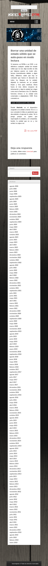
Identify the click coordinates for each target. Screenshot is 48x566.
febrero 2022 (14, 278)
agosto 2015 (14, 418)
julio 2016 (13, 400)
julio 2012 (13, 497)
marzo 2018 (14, 364)
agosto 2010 (14, 535)
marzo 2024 (14, 232)
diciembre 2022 (15, 255)
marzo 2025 (14, 206)
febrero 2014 (14, 463)
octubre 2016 (14, 392)
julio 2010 (13, 537)
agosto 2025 (14, 199)
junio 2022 (13, 270)
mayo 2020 (13, 324)
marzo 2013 (14, 481)
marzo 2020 (14, 326)
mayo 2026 (13, 194)
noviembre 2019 (15, 329)
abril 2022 (13, 275)
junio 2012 (13, 499)
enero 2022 (13, 280)
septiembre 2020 (15, 319)
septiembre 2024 (15, 222)
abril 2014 (13, 458)
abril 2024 (13, 229)
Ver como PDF (32, 131)
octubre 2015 (14, 415)
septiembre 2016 (15, 395)
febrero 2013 (14, 484)
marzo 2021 (14, 303)
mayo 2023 (13, 242)
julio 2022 (13, 268)
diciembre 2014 (15, 438)
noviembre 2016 (15, 390)
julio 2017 (13, 377)
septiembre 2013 (15, 474)
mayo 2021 (13, 298)
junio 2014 (13, 453)
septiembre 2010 (15, 532)
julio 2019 (13, 336)
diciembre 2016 (15, 387)
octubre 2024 (14, 219)
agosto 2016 (14, 397)
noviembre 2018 (15, 352)
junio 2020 (13, 321)
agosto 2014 (14, 448)
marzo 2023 (14, 247)
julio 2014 (13, 451)
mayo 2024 (13, 227)
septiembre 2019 (15, 331)
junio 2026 (13, 191)
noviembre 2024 (15, 217)
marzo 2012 (14, 507)
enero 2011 (13, 527)
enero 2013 (13, 486)
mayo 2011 (13, 520)
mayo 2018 (13, 362)
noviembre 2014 (15, 441)
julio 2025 (13, 201)
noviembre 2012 (15, 492)
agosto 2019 (14, 334)
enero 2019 (13, 349)
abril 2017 (13, 382)
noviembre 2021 (15, 285)
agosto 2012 (14, 494)
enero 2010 (13, 542)
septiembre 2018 (15, 354)
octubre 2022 (14, 260)
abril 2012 (13, 504)
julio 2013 (13, 476)
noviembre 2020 (15, 313)
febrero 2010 (14, 540)
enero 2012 (13, 509)
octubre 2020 (14, 316)
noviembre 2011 (15, 512)
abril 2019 (13, 344)
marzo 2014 (14, 461)
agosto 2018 (14, 357)
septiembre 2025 (15, 196)
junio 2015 (13, 423)
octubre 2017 (14, 369)
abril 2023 (13, 245)
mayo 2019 (13, 341)
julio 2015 (13, 420)
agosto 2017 (14, 374)
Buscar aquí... (24, 4)
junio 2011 (13, 517)
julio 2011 (13, 514)
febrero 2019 (14, 346)
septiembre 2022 (15, 262)
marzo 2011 (14, 525)
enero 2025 (13, 212)
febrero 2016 (14, 410)
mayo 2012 (13, 502)
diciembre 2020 (15, 311)
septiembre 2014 (15, 446)
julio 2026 (13, 189)
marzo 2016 (14, 408)
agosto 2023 (14, 237)
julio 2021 (13, 293)
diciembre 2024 (15, 214)
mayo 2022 (13, 273)
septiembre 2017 (15, 372)
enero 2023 (13, 252)
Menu (12, 22)
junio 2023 (13, 240)
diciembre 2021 (15, 283)
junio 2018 (13, 359)
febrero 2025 (14, 209)
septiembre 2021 (15, 290)
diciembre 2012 (15, 489)
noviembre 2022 (15, 257)
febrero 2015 (14, 433)
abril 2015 (13, 428)
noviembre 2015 (15, 413)
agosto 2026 (14, 186)
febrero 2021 (14, 306)
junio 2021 (13, 296)
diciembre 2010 (15, 530)
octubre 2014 (14, 443)
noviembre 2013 (15, 471)
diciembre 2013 (15, 469)
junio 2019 (13, 339)
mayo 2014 (13, 456)
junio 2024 (13, 224)
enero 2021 (13, 308)
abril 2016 (13, 405)
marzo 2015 (14, 430)
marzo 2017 (14, 385)
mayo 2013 (13, 479)
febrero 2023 (14, 250)
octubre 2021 (14, 288)
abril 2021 (13, 301)
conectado (29, 151)
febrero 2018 (14, 367)
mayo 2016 (13, 402)
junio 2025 (13, 204)
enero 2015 (13, 436)
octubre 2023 (14, 234)
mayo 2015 (13, 425)
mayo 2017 (13, 380)
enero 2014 (13, 466)
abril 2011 (13, 522)
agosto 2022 (14, 265)
